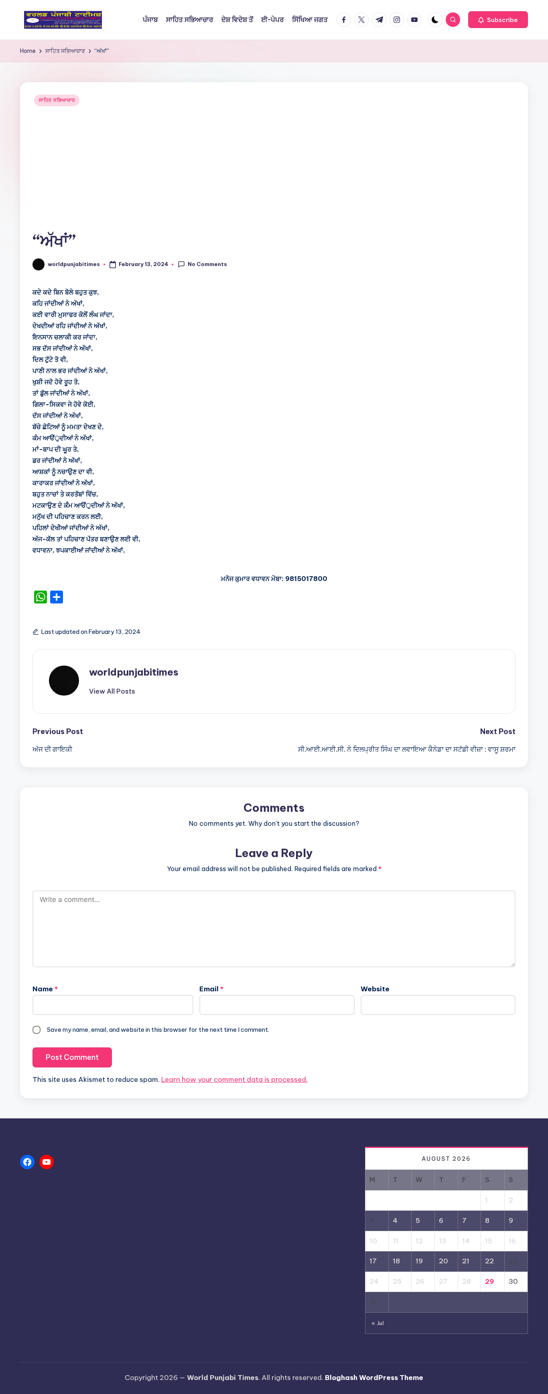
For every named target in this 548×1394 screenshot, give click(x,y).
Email (211, 988)
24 (374, 1281)
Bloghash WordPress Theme (374, 1377)
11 (395, 1241)
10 (373, 1241)
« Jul (377, 1323)
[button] (498, 19)
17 (373, 1261)
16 (512, 1241)
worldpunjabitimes (134, 672)
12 (419, 1241)
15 (488, 1241)
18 (396, 1261)
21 (465, 1261)
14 (466, 1241)
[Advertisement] (274, 169)
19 (419, 1261)
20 (443, 1261)
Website (375, 988)
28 (466, 1281)
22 (489, 1261)
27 (443, 1281)
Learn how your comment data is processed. (234, 1079)
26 (420, 1281)
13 (442, 1241)
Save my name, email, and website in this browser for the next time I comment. (158, 1029)
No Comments (207, 264)
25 (397, 1281)
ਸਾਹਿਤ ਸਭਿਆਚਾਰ (57, 100)
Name (45, 988)
